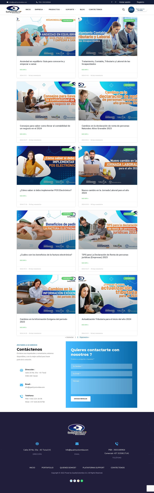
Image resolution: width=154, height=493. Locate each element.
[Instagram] (115, 2)
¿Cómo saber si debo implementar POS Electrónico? (46, 190)
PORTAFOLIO (47, 468)
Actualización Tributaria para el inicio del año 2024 (106, 319)
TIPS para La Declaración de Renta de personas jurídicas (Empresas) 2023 (105, 256)
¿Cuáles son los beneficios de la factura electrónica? (46, 254)
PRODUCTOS (54, 9)
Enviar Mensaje (80, 399)
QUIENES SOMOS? (68, 468)
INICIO (28, 9)
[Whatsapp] (82, 481)
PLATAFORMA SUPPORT (93, 468)
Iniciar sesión (124, 2)
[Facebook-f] (111, 2)
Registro (140, 2)
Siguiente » (84, 337)
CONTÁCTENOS (95, 9)
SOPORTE (70, 9)
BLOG (82, 9)
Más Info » (23, 69)
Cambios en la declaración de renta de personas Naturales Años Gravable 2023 (105, 127)
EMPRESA (39, 9)
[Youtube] (71, 481)
